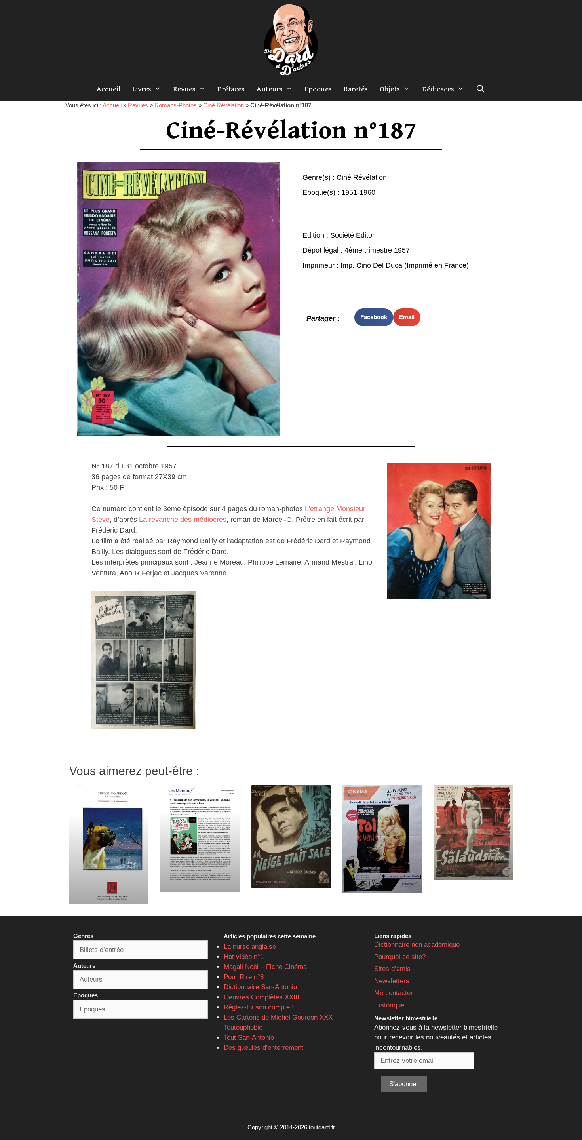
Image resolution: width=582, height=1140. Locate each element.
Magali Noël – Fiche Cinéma (265, 967)
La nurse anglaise (250, 946)
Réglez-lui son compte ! (259, 1007)
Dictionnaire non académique (417, 944)
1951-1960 (358, 192)
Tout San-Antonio (249, 1037)
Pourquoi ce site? (400, 957)
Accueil (108, 89)
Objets (390, 89)
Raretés (356, 89)
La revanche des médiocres (182, 519)
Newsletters (391, 981)
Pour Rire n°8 (244, 977)
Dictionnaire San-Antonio (260, 987)
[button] (373, 317)
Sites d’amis (392, 969)
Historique (389, 1005)
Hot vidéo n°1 (244, 957)
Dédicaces (438, 89)
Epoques (318, 89)
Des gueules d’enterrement (263, 1047)
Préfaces (231, 89)
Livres (141, 89)
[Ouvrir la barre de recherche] (480, 89)
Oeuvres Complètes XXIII (261, 997)
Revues (184, 89)
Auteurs (270, 89)
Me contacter (393, 993)
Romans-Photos (175, 105)
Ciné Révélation (223, 105)
